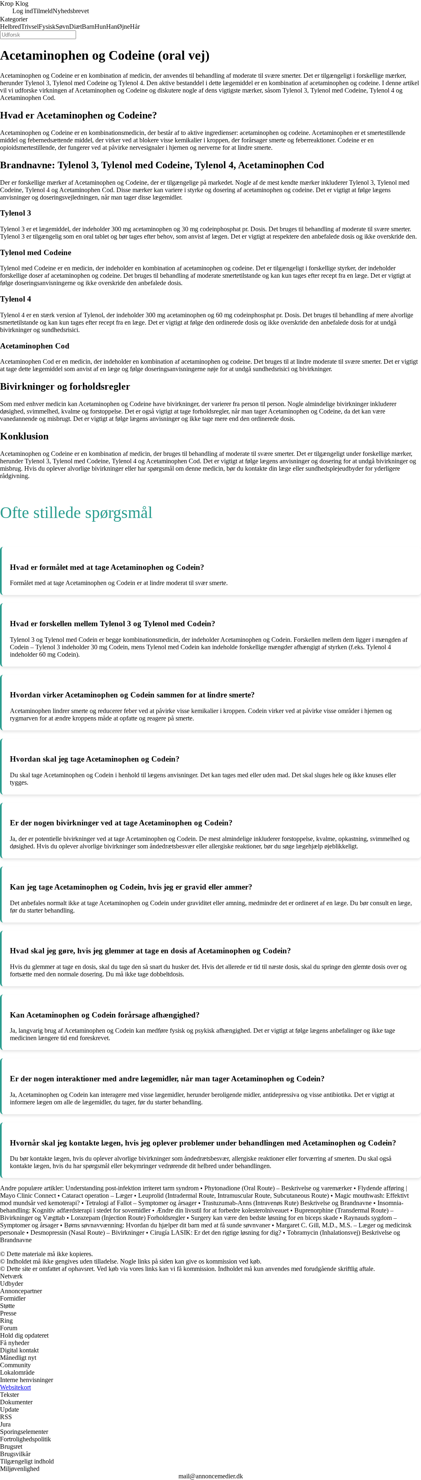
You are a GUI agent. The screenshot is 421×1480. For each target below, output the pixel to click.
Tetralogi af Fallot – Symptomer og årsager (141, 1202)
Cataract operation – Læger (97, 1195)
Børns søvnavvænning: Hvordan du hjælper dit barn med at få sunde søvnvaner (167, 1225)
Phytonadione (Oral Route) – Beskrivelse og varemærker (278, 1188)
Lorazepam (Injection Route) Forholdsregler (128, 1217)
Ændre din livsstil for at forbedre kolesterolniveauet (222, 1210)
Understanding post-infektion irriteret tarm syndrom (132, 1188)
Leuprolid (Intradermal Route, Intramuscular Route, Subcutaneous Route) (233, 1195)
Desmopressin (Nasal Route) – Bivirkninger (87, 1232)
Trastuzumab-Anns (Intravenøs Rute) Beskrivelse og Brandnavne (287, 1202)
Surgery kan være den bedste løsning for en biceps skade (264, 1217)
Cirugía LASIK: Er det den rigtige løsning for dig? (215, 1232)
